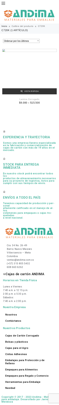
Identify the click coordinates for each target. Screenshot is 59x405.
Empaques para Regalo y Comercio (27, 375)
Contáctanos (13, 320)
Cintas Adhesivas (16, 354)
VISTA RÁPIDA (31, 91)
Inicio (4, 26)
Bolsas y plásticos (16, 341)
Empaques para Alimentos (21, 369)
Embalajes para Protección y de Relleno (25, 362)
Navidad (10, 388)
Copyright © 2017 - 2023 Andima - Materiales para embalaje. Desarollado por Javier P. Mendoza (29, 399)
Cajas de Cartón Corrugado (22, 335)
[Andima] (29, 15)
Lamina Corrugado (29, 99)
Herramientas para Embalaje (23, 382)
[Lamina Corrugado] (29, 71)
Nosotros (11, 314)
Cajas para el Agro (16, 348)
